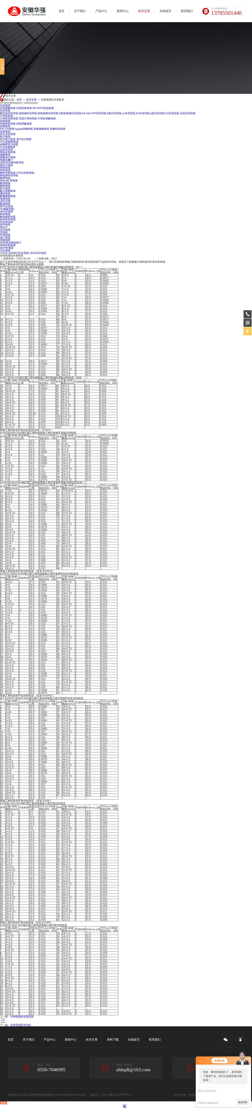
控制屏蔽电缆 (24, 123)
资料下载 (113, 1039)
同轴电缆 (5, 240)
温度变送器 (6, 149)
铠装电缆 (5, 170)
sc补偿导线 (128, 113)
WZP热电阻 (6, 247)
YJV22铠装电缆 (25, 172)
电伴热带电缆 (7, 219)
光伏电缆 (5, 229)
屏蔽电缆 (5, 154)
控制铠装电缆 (7, 123)
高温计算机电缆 (28, 118)
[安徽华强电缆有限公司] (27, 11)
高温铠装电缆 (24, 108)
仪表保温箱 (6, 221)
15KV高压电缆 (38, 252)
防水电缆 (5, 188)
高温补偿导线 (187, 113)
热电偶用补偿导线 (48, 113)
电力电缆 (5, 136)
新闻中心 (123, 11)
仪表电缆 (5, 131)
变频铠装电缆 (57, 128)
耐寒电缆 (5, 185)
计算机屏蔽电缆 (47, 118)
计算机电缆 (6, 115)
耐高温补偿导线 (9, 113)
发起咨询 (242, 1102)
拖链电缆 (5, 167)
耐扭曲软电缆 (7, 216)
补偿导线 (5, 110)
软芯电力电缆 (7, 139)
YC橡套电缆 (7, 208)
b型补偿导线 (157, 113)
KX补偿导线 (172, 113)
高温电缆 (5, 105)
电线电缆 (5, 198)
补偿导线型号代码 (20, 1025)
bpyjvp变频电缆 (24, 128)
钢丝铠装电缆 (7, 172)
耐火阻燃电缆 (7, 190)
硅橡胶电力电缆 (9, 144)
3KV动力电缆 (23, 139)
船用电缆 (5, 183)
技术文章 (144, 11)
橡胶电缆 (5, 177)
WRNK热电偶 (7, 245)
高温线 (4, 232)
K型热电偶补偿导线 (70, 113)
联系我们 (187, 11)
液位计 (4, 227)
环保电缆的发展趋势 (22, 1016)
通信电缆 (5, 193)
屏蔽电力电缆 (7, 157)
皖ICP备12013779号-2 (116, 1094)
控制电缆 (5, 121)
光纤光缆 (5, 201)
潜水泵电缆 (6, 211)
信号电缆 (5, 224)
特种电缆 (5, 214)
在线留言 (165, 11)
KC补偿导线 (143, 113)
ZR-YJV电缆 (7, 128)
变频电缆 (5, 126)
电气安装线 (6, 206)
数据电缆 (5, 203)
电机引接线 (6, 165)
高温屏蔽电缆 (7, 108)
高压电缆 (5, 250)
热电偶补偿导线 (28, 113)
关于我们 (80, 11)
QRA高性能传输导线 (12, 162)
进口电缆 (5, 237)
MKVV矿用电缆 (9, 180)
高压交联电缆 (7, 133)
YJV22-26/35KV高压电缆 (14, 252)
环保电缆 (5, 234)
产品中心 (101, 11)
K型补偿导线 (114, 113)
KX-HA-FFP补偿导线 (94, 113)
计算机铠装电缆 (9, 118)
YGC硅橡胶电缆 (9, 141)
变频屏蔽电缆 (41, 128)
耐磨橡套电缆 (7, 196)
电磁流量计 (6, 159)
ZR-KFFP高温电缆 (43, 108)
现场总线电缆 (7, 152)
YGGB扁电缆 (7, 146)
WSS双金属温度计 (10, 242)
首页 (61, 11)
